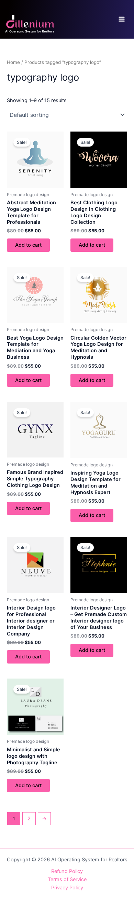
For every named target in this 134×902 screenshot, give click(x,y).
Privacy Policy (67, 888)
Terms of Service (67, 879)
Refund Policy (67, 871)
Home (13, 62)
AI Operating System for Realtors (29, 31)
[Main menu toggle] (122, 19)
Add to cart (28, 245)
